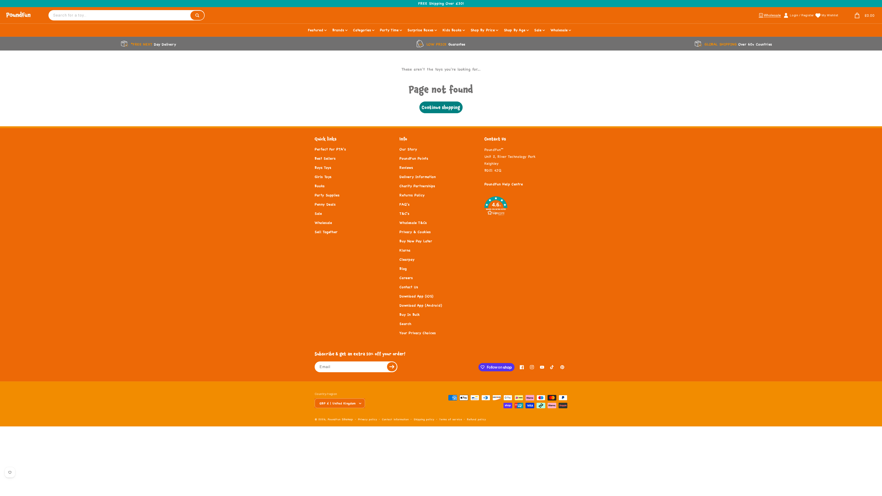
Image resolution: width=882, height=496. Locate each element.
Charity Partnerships (417, 186)
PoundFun (334, 419)
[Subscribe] (392, 366)
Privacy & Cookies (415, 232)
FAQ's (404, 204)
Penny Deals (325, 204)
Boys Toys (323, 167)
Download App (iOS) (416, 296)
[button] (859, 16)
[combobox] (126, 15)
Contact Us (408, 287)
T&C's (404, 213)
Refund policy (476, 419)
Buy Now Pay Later (415, 241)
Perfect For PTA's (330, 149)
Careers (406, 278)
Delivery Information (417, 177)
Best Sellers (325, 158)
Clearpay (406, 259)
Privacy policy (367, 419)
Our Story (408, 149)
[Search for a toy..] (197, 15)
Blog (403, 268)
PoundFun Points (413, 158)
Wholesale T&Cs (413, 222)
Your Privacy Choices (417, 333)
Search (405, 323)
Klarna (404, 250)
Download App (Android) (420, 305)
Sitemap (347, 419)
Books (320, 186)
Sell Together (326, 232)
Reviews (406, 167)
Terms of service (450, 419)
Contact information (395, 419)
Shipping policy (424, 419)
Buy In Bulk (409, 314)
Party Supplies (327, 195)
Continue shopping (441, 107)
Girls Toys (323, 177)
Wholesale (323, 222)
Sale (318, 213)
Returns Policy (411, 195)
